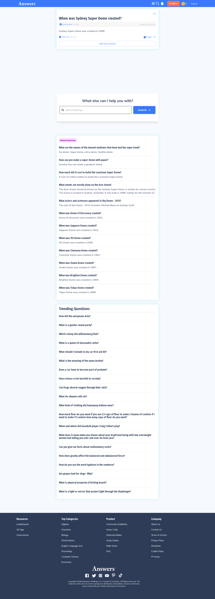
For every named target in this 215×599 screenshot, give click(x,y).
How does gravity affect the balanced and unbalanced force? (92, 455)
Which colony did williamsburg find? (79, 334)
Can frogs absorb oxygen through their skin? (83, 387)
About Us (155, 524)
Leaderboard (23, 524)
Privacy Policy (157, 540)
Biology (64, 535)
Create (172, 3)
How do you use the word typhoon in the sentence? (86, 464)
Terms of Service (159, 535)
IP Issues (155, 556)
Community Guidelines (116, 524)
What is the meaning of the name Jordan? (81, 360)
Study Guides (112, 540)
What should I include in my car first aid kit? (83, 351)
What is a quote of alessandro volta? (79, 343)
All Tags (20, 529)
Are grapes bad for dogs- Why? (76, 473)
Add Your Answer (107, 43)
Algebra (65, 524)
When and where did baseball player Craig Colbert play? (89, 426)
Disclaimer (156, 546)
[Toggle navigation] (153, 3)
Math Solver (112, 546)
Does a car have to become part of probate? (83, 369)
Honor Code (112, 529)
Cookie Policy (157, 551)
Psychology (66, 551)
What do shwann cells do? (73, 396)
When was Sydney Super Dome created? (90, 18)
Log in (194, 3)
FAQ (108, 551)
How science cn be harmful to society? (80, 378)
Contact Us (156, 529)
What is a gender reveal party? (75, 325)
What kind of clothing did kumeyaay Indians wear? (86, 405)
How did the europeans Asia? (75, 316)
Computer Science (70, 556)
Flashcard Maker (114, 535)
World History (67, 540)
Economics (66, 562)
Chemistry (66, 529)
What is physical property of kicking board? (83, 482)
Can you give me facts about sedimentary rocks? (85, 447)
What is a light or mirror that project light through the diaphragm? (95, 491)
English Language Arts (72, 546)
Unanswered (23, 535)
